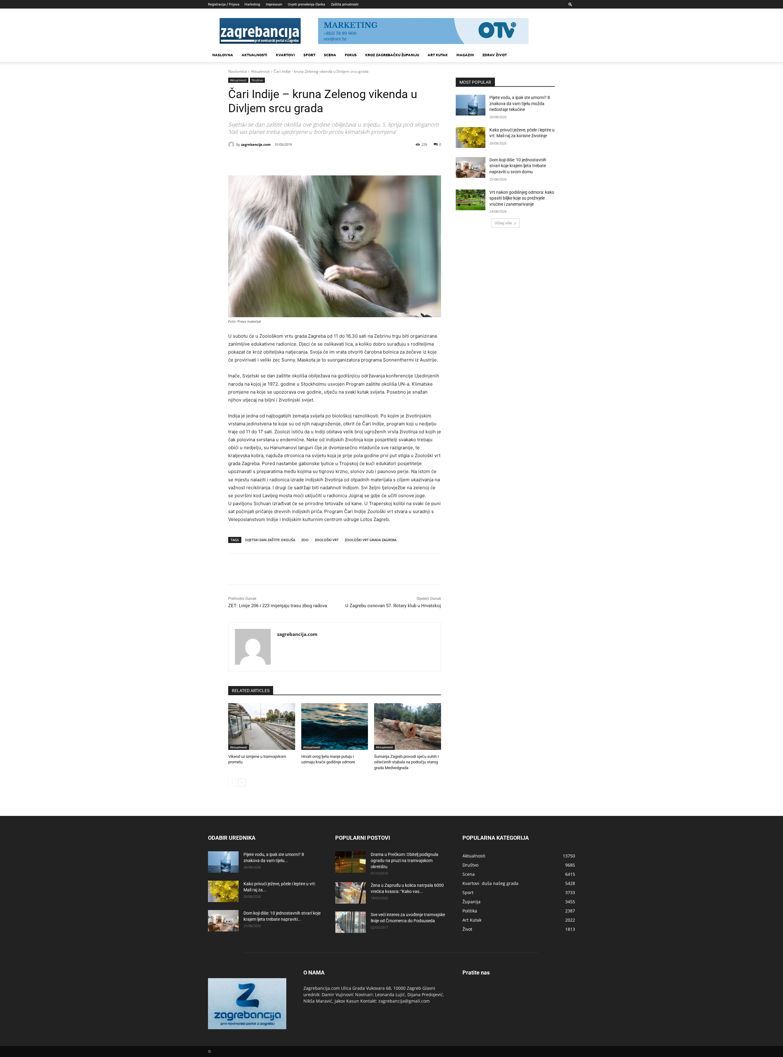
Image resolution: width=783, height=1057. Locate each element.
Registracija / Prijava (223, 4)
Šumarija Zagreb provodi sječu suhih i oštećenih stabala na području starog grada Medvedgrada (406, 762)
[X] (283, 160)
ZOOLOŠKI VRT (327, 540)
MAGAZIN (465, 54)
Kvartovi (285, 54)
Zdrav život (494, 54)
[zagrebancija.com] (232, 144)
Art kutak (438, 54)
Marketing (252, 4)
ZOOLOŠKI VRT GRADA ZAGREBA (370, 540)
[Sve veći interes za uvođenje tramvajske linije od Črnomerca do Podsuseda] (350, 922)
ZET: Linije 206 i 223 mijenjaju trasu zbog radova (277, 605)
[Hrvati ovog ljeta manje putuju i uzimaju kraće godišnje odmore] (334, 726)
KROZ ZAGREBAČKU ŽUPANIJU (392, 54)
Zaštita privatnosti (344, 4)
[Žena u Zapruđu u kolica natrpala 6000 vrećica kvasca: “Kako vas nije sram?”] (350, 893)
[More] (325, 160)
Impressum (274, 4)
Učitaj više (503, 223)
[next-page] (242, 783)
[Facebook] (269, 160)
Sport (309, 54)
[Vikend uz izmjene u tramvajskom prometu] (261, 726)
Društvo (257, 80)
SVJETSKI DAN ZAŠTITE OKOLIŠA (270, 540)
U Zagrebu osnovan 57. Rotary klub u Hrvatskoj (393, 605)
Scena (330, 54)
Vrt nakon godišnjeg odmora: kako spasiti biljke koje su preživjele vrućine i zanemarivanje (521, 198)
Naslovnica (237, 71)
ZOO (305, 540)
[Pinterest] (297, 160)
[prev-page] (232, 783)
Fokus (351, 54)
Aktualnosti (254, 54)
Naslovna (222, 54)
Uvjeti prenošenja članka (306, 4)
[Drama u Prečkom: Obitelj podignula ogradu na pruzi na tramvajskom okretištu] (350, 862)
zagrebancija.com (256, 144)
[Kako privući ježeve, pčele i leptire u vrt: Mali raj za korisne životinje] (470, 137)
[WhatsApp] (311, 160)
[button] (570, 4)
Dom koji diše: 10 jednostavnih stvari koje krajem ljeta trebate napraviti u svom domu (517, 165)
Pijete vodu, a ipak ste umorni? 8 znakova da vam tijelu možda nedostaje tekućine (519, 103)
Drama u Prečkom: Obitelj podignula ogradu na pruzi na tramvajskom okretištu (404, 860)
